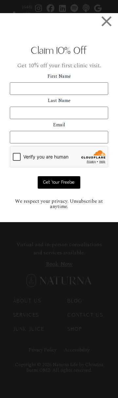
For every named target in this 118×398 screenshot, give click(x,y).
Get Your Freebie (59, 182)
